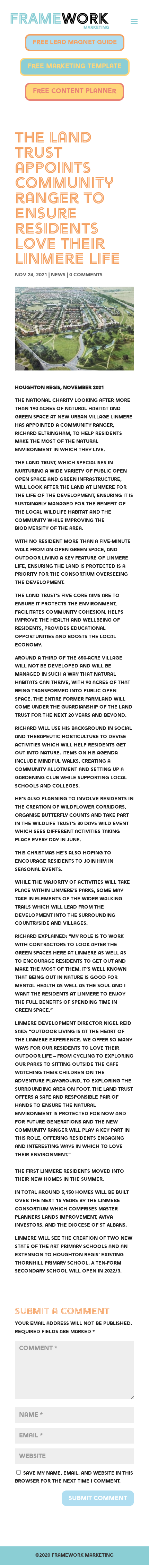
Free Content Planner (74, 91)
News (58, 275)
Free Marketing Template (75, 66)
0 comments (86, 275)
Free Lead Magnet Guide (75, 42)
